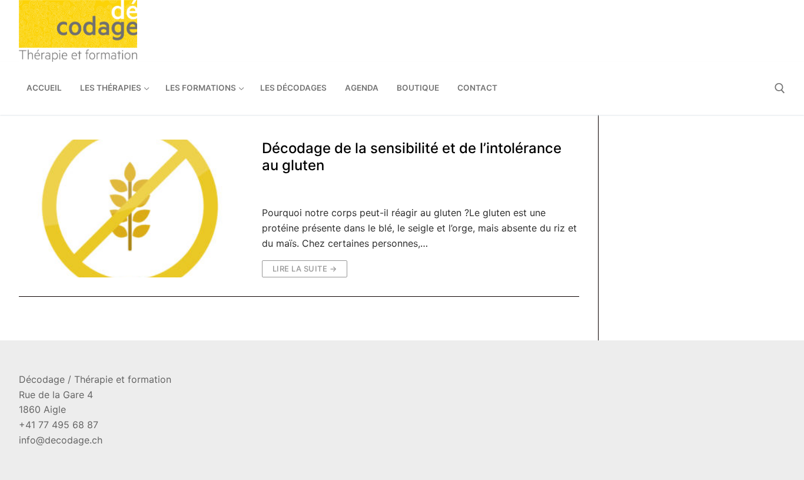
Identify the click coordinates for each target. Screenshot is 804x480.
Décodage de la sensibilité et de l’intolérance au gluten (412, 157)
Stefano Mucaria (303, 189)
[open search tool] (780, 88)
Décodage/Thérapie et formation (482, 189)
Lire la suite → (305, 268)
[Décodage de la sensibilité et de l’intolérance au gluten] (131, 208)
